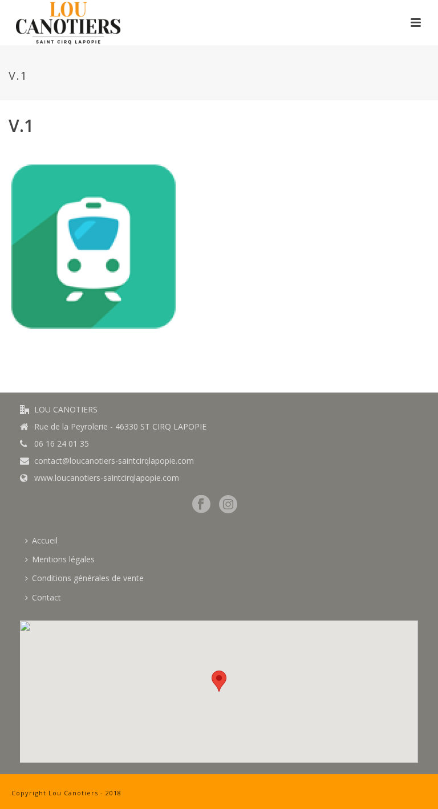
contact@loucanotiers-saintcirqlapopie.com (114, 461)
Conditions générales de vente (88, 578)
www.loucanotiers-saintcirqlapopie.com (106, 478)
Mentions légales (63, 559)
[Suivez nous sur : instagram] (228, 504)
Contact (46, 597)
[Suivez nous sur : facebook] (201, 504)
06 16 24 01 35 (61, 444)
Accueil (45, 540)
